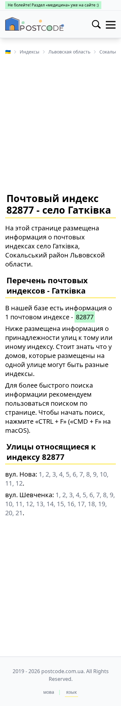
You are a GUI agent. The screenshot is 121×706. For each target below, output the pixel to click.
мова (48, 692)
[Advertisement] (60, 123)
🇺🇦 (8, 52)
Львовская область (69, 52)
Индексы (29, 52)
